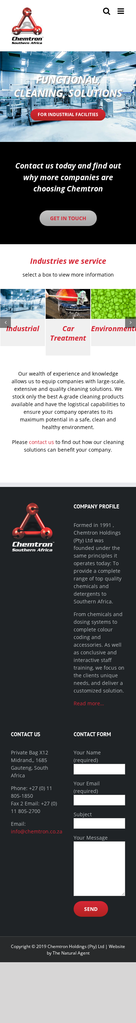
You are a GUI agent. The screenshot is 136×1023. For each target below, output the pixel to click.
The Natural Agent (71, 953)
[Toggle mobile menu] (121, 11)
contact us (41, 442)
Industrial (22, 328)
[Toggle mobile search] (106, 11)
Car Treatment (68, 333)
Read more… (89, 703)
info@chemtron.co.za (36, 831)
